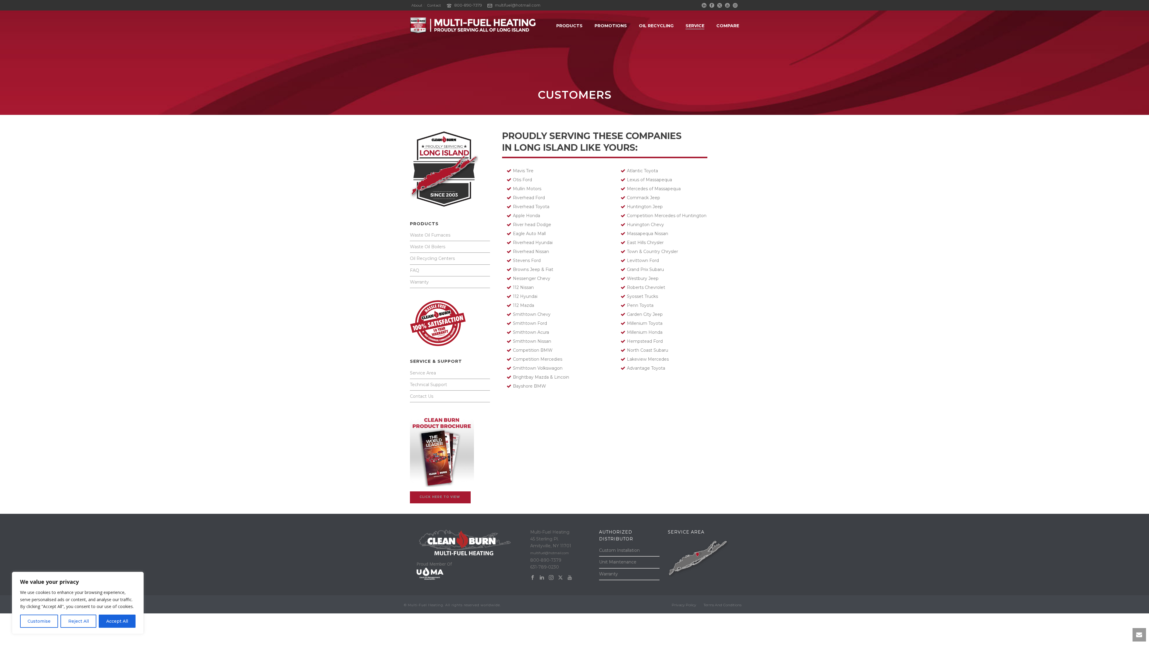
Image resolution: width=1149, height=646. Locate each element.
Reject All (78, 621)
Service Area (423, 373)
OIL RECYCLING (656, 25)
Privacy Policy (684, 605)
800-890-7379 (468, 5)
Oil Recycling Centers (432, 258)
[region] (78, 603)
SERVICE (695, 25)
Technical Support (428, 384)
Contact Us (421, 396)
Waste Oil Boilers (427, 246)
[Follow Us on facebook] (532, 578)
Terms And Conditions (722, 605)
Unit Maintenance (617, 562)
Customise (39, 621)
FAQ (414, 270)
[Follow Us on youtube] (569, 578)
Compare (727, 25)
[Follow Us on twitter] (560, 578)
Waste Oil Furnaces (430, 235)
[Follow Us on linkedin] (541, 578)
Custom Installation (619, 550)
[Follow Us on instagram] (551, 578)
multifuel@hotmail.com (517, 5)
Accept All (117, 621)
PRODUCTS (569, 25)
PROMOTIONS (611, 25)
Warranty (419, 282)
